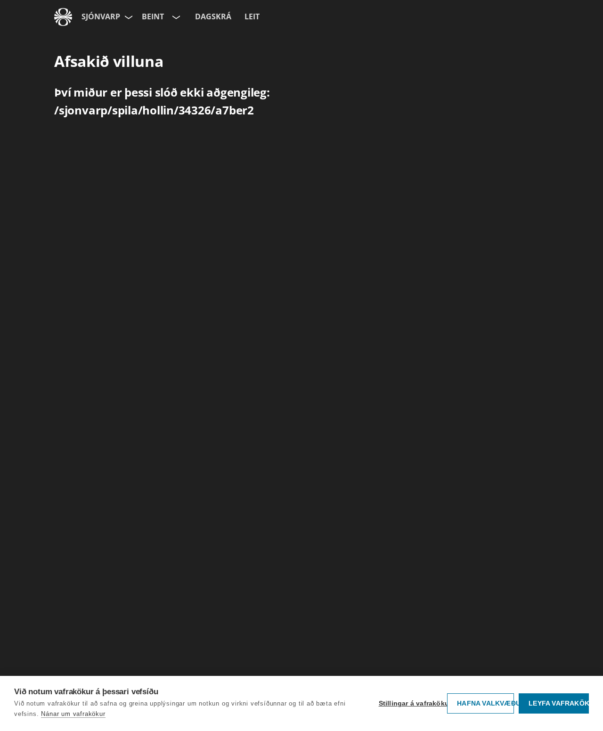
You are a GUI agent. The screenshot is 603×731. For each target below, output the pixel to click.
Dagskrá (213, 16)
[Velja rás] (175, 17)
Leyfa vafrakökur (559, 703)
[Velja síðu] (127, 17)
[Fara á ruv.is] (63, 17)
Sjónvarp (100, 16)
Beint (153, 16)
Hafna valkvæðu (485, 703)
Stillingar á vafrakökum (411, 703)
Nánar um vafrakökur (73, 713)
